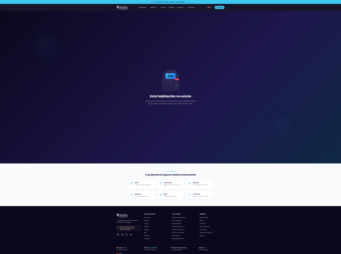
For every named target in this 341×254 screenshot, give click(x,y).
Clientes (171, 7)
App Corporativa (177, 220)
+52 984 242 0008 (149, 250)
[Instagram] (122, 234)
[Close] (189, 2)
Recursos (180, 7)
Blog (145, 232)
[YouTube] (130, 234)
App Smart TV (176, 235)
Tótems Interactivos (177, 226)
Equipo (202, 220)
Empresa (191, 7)
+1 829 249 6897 (177, 250)
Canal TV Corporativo (178, 232)
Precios (163, 7)
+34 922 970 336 (122, 250)
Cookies (202, 235)
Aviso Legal (203, 229)
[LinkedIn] (118, 234)
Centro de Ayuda (204, 226)
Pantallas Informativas (178, 229)
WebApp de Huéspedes (179, 217)
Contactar (219, 7)
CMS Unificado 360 (177, 238)
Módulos (153, 7)
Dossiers (146, 229)
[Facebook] (126, 234)
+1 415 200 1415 (204, 250)
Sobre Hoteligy (204, 217)
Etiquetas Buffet (176, 223)
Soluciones (142, 7)
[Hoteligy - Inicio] (122, 7)
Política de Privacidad (206, 232)
